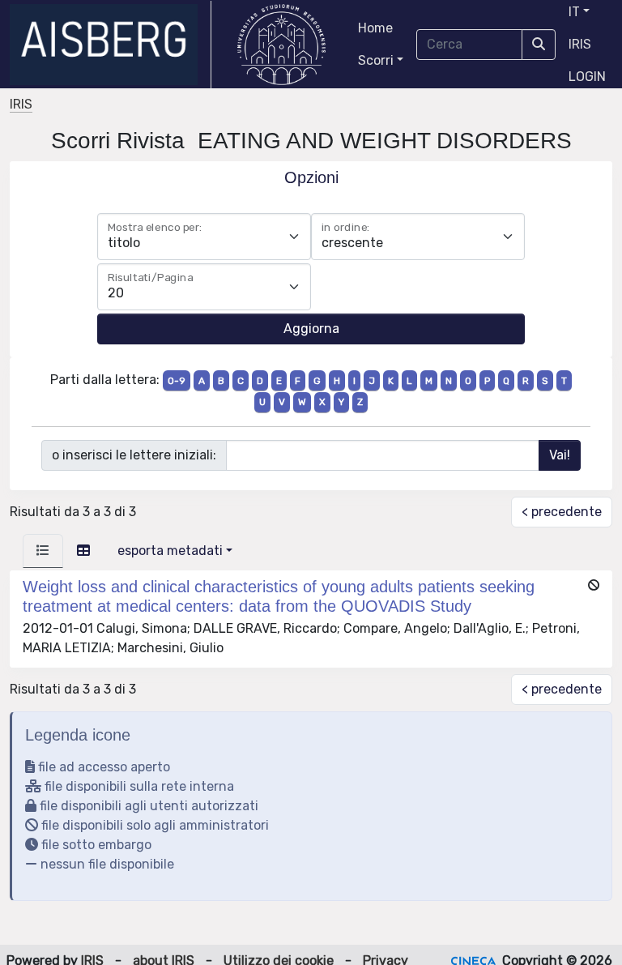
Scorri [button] (376, 60)
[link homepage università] (281, 44)
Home (375, 28)
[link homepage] (110, 44)
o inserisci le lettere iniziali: (134, 455)
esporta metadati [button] (170, 550)
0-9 (176, 380)
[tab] (43, 551)
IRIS (580, 44)
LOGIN (587, 76)
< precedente (562, 511)
